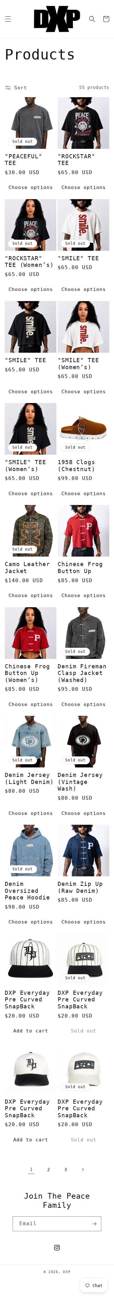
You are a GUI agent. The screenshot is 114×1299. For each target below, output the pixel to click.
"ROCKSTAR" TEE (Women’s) (29, 261)
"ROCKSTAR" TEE (76, 160)
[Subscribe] (94, 1223)
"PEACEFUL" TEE (23, 160)
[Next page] (83, 1169)
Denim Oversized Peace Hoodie (27, 890)
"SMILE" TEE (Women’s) (78, 363)
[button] (8, 19)
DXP (66, 1272)
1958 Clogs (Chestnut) (76, 465)
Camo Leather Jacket (27, 567)
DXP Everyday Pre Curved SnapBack (27, 999)
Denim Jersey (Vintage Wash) (80, 782)
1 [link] (31, 1169)
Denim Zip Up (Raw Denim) (80, 887)
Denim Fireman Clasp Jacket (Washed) (82, 673)
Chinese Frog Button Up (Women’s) (27, 673)
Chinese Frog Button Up (80, 567)
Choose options (31, 187)
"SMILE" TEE (78, 258)
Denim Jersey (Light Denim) (29, 778)
